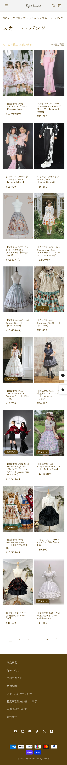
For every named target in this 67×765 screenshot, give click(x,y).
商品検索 (12, 662)
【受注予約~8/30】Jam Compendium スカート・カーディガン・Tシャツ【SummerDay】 (48, 251)
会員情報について (17, 709)
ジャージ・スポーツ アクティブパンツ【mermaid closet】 (48, 179)
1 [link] (10, 639)
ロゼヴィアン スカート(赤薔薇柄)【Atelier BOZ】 (17, 615)
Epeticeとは (13, 670)
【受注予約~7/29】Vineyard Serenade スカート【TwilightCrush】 (48, 466)
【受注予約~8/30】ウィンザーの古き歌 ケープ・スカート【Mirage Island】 (17, 251)
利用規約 (12, 685)
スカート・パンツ (52, 18)
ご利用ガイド (14, 678)
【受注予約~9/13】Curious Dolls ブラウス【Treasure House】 (16, 106)
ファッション (31, 18)
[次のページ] (56, 639)
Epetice (28, 758)
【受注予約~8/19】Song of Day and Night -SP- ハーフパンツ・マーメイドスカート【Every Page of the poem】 (17, 469)
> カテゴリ (14, 18)
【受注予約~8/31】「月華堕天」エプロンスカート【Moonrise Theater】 (48, 394)
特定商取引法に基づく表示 (22, 701)
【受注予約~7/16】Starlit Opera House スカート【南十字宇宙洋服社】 (17, 543)
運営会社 (12, 716)
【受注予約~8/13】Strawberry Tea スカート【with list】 (49, 323)
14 (47, 639)
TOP (5, 18)
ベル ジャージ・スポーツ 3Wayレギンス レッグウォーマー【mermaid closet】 (48, 107)
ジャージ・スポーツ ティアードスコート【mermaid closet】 (17, 179)
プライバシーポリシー (19, 693)
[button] (6, 5)
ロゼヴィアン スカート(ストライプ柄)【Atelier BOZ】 (48, 542)
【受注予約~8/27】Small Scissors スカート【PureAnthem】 (18, 323)
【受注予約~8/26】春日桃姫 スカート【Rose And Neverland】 (48, 615)
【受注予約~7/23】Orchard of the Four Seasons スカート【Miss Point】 (17, 394)
